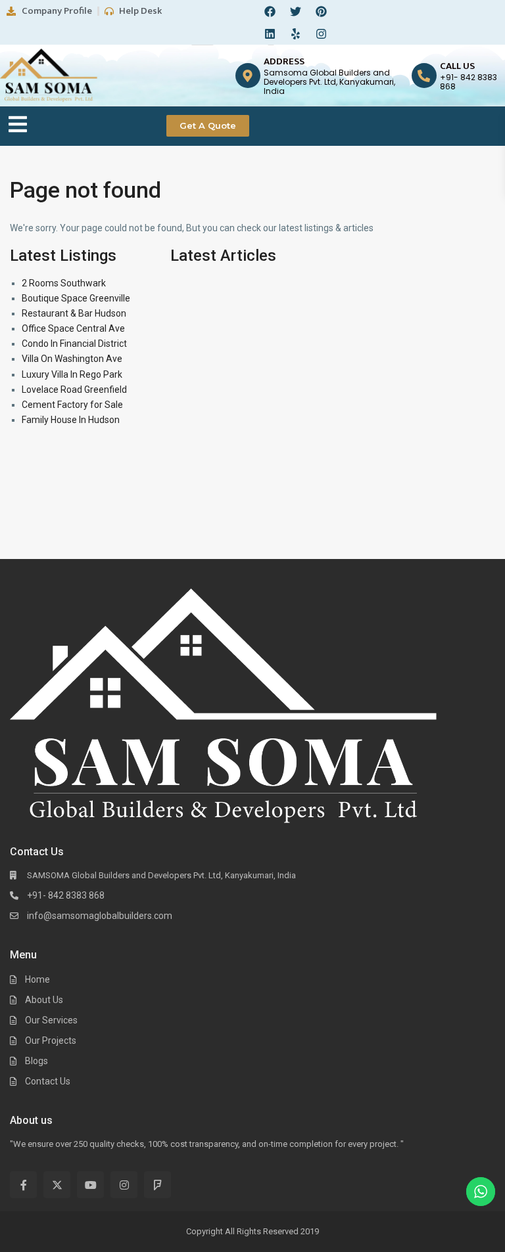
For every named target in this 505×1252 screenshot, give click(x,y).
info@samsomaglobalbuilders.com (99, 915)
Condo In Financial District (74, 343)
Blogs (36, 1061)
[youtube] (90, 1184)
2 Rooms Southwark (64, 283)
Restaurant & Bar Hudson (74, 313)
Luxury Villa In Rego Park (72, 374)
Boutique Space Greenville (76, 298)
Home (37, 979)
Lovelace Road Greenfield (74, 389)
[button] (18, 125)
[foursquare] (157, 1184)
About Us (44, 1000)
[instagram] (123, 1184)
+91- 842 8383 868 (66, 895)
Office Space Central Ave (73, 328)
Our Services (51, 1020)
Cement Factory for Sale (72, 404)
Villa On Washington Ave (72, 358)
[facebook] (23, 1184)
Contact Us (47, 1081)
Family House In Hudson (71, 419)
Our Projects (50, 1040)
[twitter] (56, 1184)
